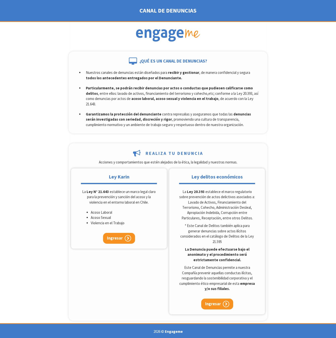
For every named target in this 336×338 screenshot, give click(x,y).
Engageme (174, 331)
